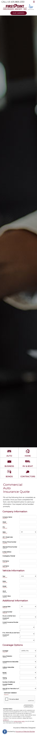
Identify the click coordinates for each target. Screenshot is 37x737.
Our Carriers (18, 13)
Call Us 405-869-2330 (13, 2)
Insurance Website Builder (25, 731)
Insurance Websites (20, 728)
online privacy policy (19, 721)
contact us (6, 719)
